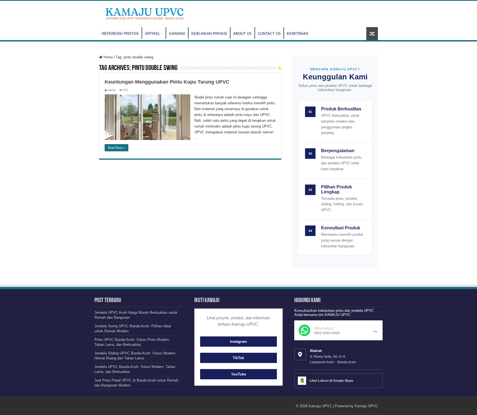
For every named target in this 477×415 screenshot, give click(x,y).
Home (107, 57)
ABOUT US (242, 34)
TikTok (238, 358)
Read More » (116, 148)
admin (112, 90)
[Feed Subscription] (279, 68)
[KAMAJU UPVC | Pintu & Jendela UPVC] (144, 13)
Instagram (238, 341)
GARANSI (177, 34)
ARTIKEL (152, 34)
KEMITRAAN (297, 34)
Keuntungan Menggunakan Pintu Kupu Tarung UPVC (167, 82)
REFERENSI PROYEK (120, 34)
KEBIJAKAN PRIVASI (209, 34)
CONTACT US (269, 34)
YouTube (238, 374)
